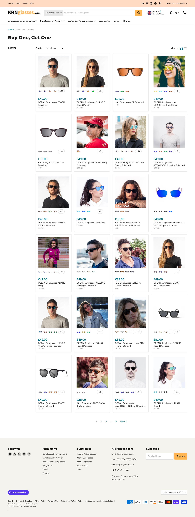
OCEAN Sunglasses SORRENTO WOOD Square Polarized (168, 224)
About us (11, 504)
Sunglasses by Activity (51, 21)
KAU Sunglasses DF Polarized (129, 102)
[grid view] (181, 48)
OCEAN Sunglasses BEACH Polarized (51, 104)
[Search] (138, 13)
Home (11, 30)
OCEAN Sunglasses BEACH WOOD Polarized (166, 284)
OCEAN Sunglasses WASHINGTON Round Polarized (130, 405)
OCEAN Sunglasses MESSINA (91, 222)
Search (10, 501)
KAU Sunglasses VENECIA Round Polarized (128, 284)
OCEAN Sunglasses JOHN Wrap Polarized (92, 164)
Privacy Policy (40, 501)
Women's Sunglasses (86, 454)
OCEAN (41, 108)
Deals (116, 21)
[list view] (185, 48)
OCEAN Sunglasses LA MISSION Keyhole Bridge (165, 104)
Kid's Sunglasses (84, 461)
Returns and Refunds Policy (71, 501)
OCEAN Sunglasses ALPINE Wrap (51, 284)
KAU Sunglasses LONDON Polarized (51, 164)
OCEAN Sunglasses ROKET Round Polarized (51, 405)
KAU (116, 105)
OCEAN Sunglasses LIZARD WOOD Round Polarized (51, 344)
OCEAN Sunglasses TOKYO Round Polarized (90, 344)
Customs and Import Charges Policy (99, 501)
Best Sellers (82, 465)
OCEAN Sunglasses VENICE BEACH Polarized (51, 224)
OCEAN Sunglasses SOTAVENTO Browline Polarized (169, 164)
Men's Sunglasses (85, 457)
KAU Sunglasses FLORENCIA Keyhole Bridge (91, 405)
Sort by (39, 48)
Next (122, 421)
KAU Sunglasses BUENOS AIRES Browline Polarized (127, 224)
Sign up (180, 456)
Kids (32, 4)
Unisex (25, 4)
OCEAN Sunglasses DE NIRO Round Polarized (167, 344)
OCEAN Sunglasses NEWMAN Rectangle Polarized (91, 284)
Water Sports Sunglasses (81, 21)
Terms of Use (53, 501)
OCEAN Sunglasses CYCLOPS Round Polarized (129, 164)
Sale (79, 469)
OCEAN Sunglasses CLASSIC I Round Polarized (91, 104)
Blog (19, 504)
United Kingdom (175, 3)
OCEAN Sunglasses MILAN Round (166, 405)
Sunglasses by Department (21, 21)
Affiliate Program (31, 504)
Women (11, 4)
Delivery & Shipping (24, 501)
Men (18, 4)
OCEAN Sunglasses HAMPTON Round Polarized (130, 344)
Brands (126, 21)
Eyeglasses (104, 21)
